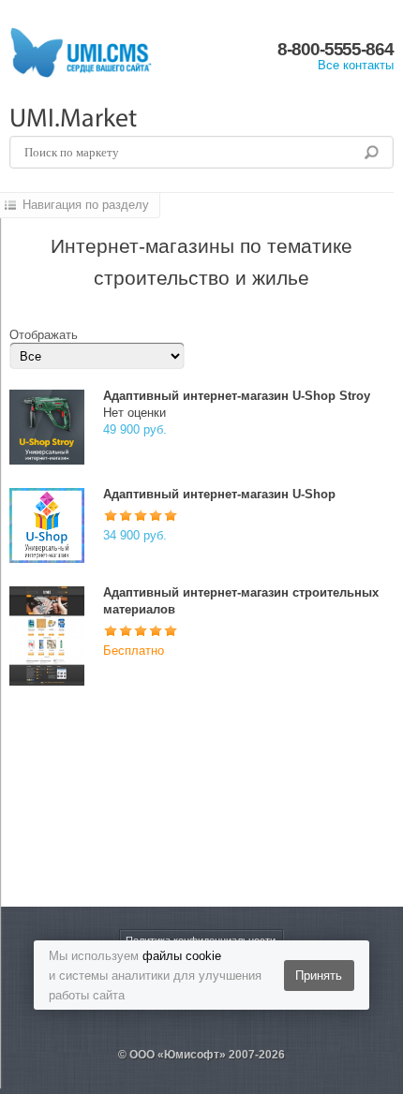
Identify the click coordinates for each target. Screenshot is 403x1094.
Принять (318, 975)
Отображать (43, 335)
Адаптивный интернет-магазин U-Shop (219, 494)
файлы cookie (181, 956)
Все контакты (356, 65)
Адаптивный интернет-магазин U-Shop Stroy (236, 396)
